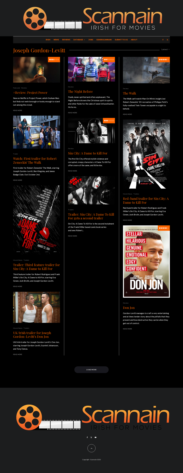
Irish (48, 40)
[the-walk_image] (36, 132)
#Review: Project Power (30, 92)
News (56, 40)
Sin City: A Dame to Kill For (88, 153)
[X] (167, 39)
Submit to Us (121, 40)
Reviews (66, 40)
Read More (17, 110)
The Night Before (80, 91)
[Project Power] (36, 70)
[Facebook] (163, 39)
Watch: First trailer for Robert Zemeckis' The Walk (35, 160)
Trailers (26, 260)
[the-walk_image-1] (146, 70)
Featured (16, 88)
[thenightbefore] (91, 69)
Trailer (15, 154)
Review (24, 88)
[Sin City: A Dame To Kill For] (91, 130)
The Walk (129, 93)
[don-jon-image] (36, 307)
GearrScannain (104, 40)
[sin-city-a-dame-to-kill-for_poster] (36, 220)
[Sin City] (91, 190)
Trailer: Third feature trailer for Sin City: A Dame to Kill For (36, 267)
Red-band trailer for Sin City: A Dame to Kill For (146, 200)
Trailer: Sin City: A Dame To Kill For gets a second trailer (91, 216)
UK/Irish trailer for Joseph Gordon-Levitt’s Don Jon (32, 335)
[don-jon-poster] (146, 261)
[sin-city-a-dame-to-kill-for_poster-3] (146, 154)
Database (78, 40)
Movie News (17, 260)
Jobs (90, 40)
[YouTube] (95, 437)
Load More (91, 369)
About (134, 40)
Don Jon (129, 308)
